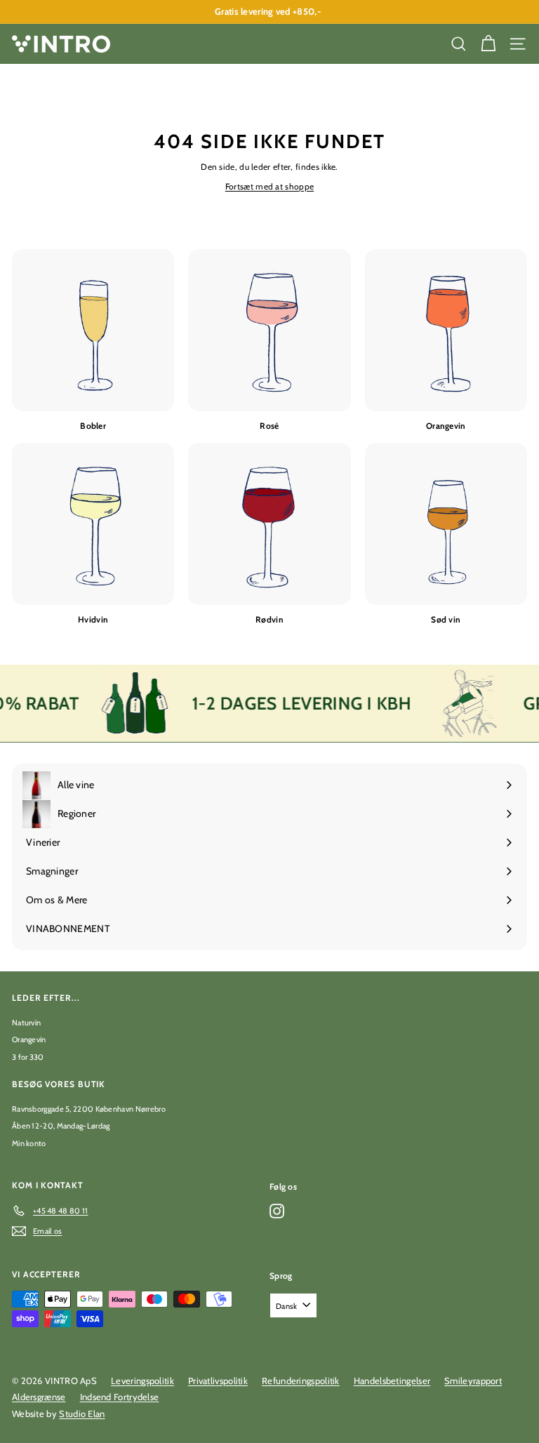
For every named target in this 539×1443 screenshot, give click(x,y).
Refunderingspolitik (301, 1380)
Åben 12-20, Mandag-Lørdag (61, 1126)
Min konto (29, 1143)
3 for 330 (28, 1057)
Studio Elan (82, 1413)
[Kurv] (488, 44)
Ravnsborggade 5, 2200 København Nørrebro (89, 1109)
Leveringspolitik (142, 1380)
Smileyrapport (473, 1380)
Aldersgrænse (39, 1396)
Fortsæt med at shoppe (269, 186)
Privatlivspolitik (218, 1380)
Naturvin (26, 1023)
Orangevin (29, 1039)
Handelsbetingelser (392, 1380)
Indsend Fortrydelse (119, 1396)
